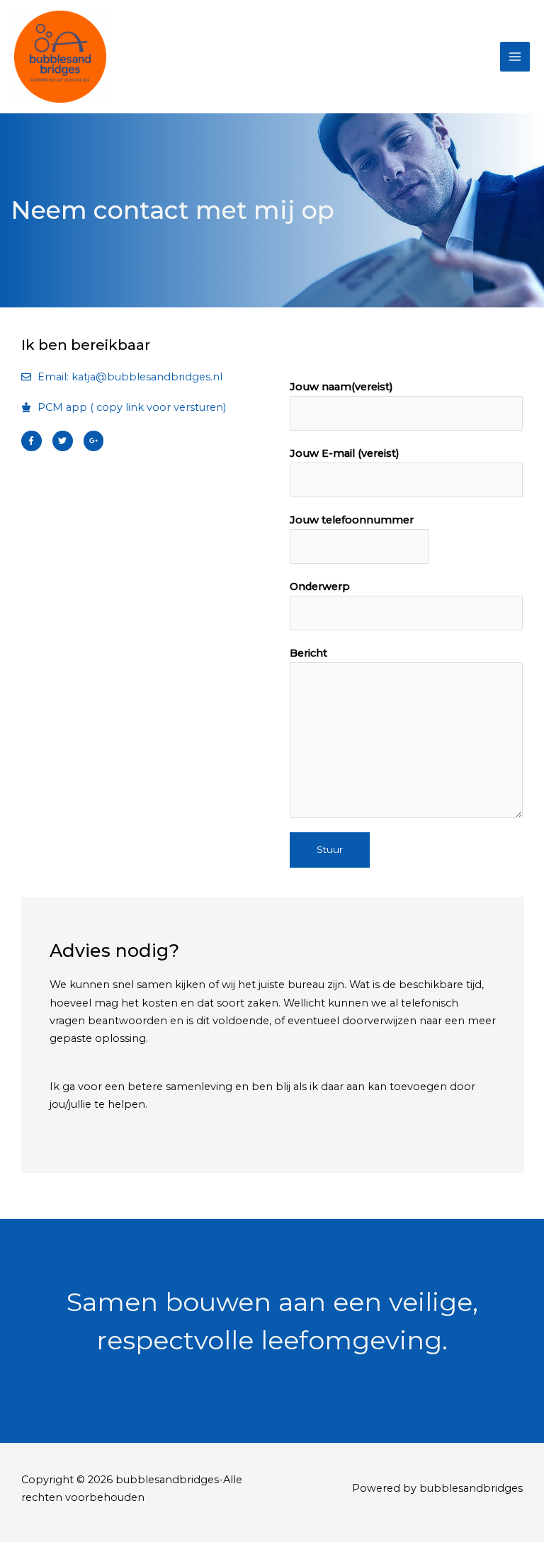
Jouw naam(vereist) (341, 386)
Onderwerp (320, 586)
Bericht (308, 653)
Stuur (330, 849)
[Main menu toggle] (515, 57)
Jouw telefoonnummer (352, 520)
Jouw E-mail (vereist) (345, 453)
